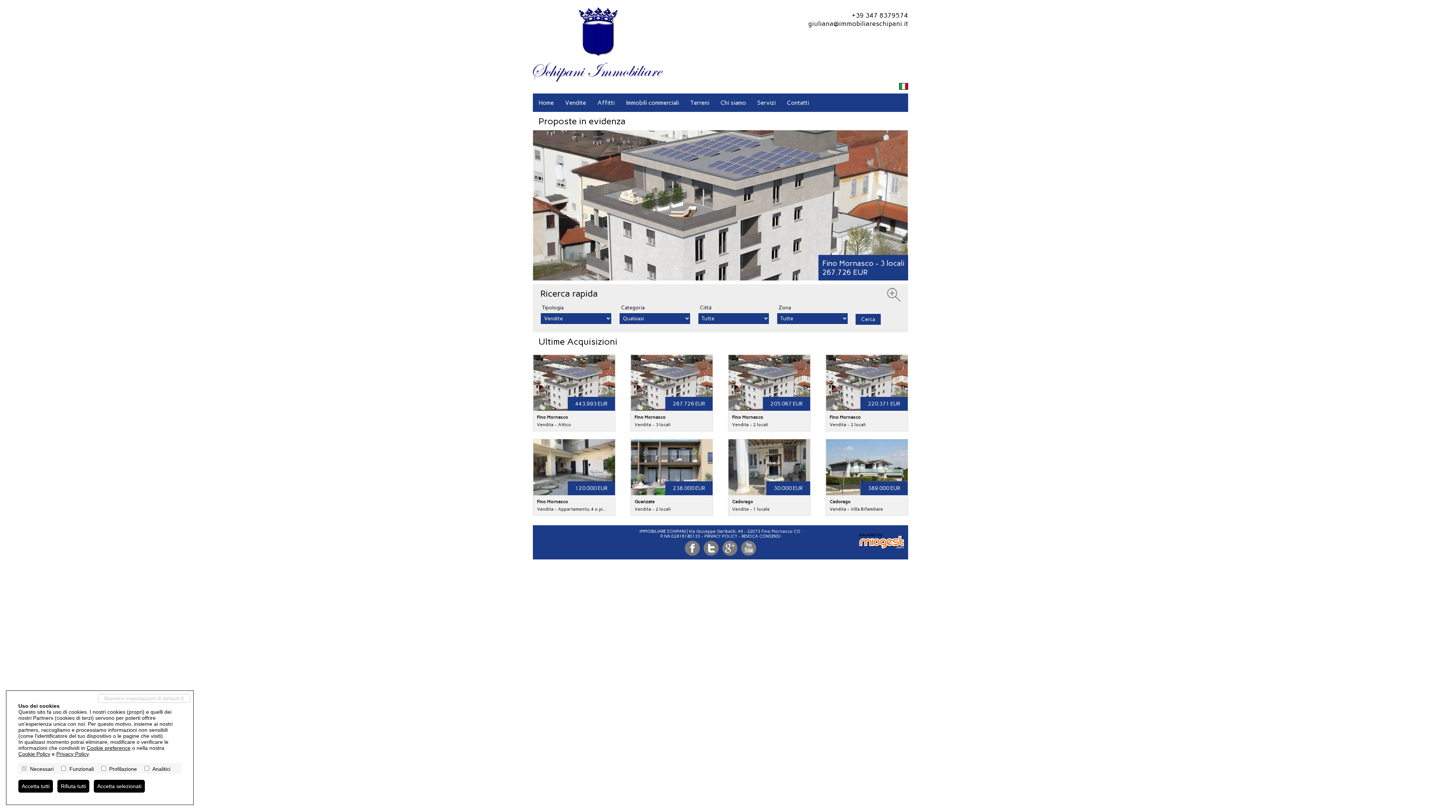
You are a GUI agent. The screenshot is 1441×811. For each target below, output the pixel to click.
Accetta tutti (36, 786)
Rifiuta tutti (73, 786)
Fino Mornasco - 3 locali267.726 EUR (863, 268)
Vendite (575, 102)
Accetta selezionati (119, 786)
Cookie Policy (34, 754)
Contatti (798, 102)
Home (546, 102)
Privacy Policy (720, 536)
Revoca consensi (761, 536)
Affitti (606, 102)
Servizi (766, 102)
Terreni (699, 102)
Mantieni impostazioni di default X (144, 698)
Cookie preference (109, 748)
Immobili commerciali (652, 102)
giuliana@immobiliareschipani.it (858, 24)
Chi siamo (733, 102)
